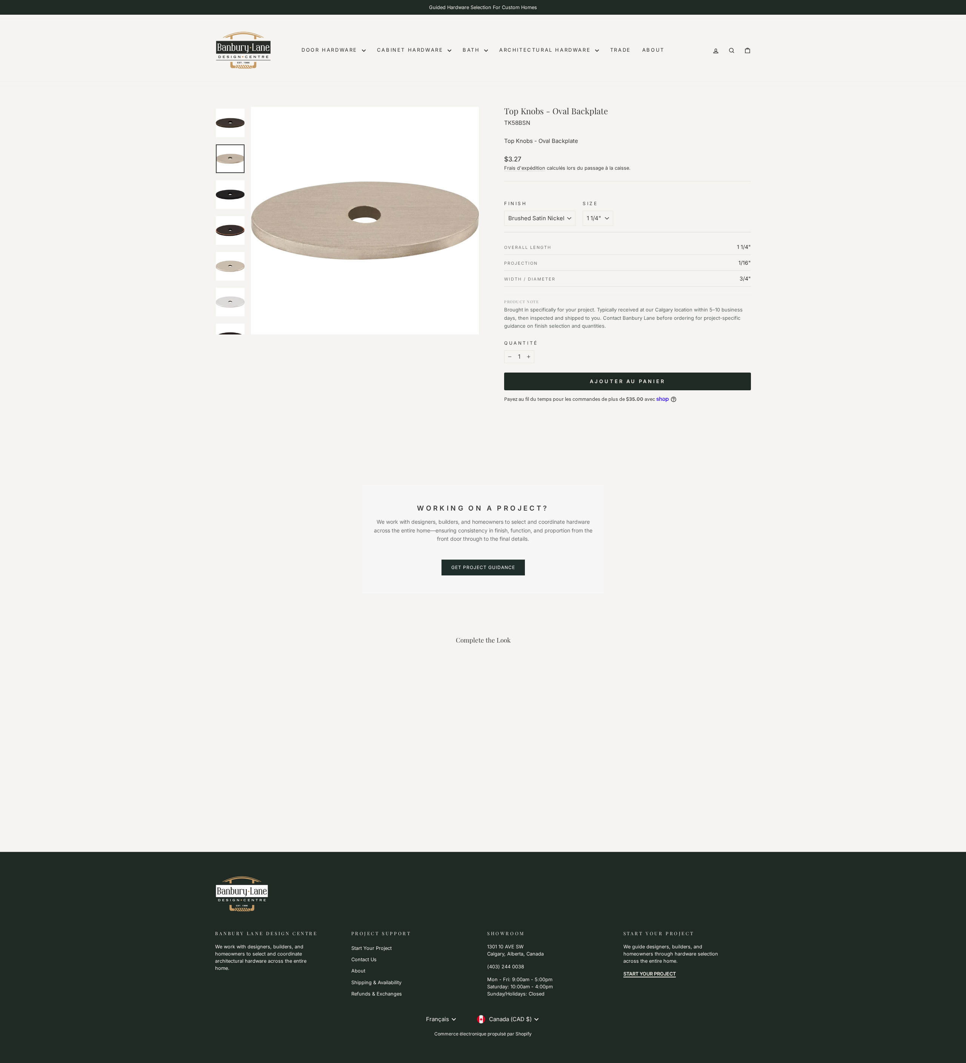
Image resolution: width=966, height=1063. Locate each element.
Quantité (521, 343)
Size (590, 203)
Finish (515, 203)
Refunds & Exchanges (376, 994)
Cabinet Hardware (411, 50)
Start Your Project (371, 948)
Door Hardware (330, 50)
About (653, 50)
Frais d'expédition (524, 168)
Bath (472, 50)
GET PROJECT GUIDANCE (483, 567)
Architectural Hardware (546, 50)
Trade (620, 50)
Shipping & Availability (376, 982)
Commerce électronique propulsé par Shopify (483, 1034)
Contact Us (364, 959)
